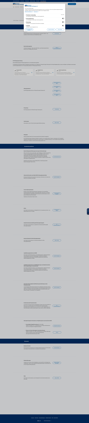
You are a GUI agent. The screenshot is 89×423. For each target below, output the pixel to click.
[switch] (63, 18)
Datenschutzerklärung (28, 11)
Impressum (36, 11)
